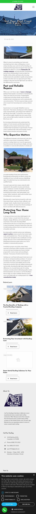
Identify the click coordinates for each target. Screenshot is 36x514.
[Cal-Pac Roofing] (18, 7)
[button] (18, 509)
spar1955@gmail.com (13, 449)
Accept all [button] (9, 504)
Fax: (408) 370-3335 (13, 445)
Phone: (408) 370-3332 (13, 442)
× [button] (34, 475)
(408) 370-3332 (18, 1)
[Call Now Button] (4, 510)
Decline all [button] (26, 504)
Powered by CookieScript (18, 512)
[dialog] (18, 493)
